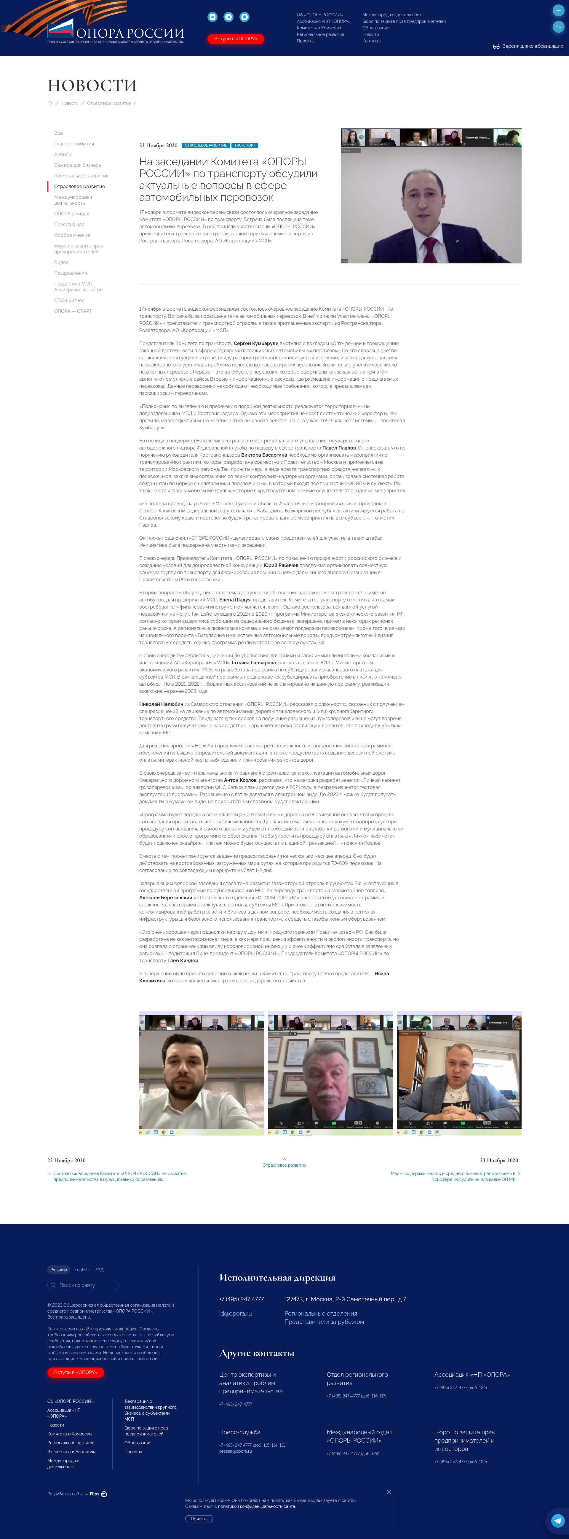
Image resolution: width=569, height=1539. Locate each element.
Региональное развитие (320, 34)
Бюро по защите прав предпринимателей (404, 21)
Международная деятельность (392, 14)
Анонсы (63, 154)
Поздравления (70, 273)
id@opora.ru (235, 1313)
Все (58, 133)
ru (558, 27)
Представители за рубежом (324, 1321)
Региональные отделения (320, 1313)
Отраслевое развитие (109, 103)
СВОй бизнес (69, 300)
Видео (61, 262)
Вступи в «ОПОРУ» (236, 39)
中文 (100, 1269)
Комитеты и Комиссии (319, 28)
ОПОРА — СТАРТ (73, 311)
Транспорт (244, 145)
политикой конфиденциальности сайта (256, 1506)
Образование (375, 28)
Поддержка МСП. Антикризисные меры (78, 287)
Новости (370, 34)
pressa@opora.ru (235, 1451)
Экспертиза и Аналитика (72, 1451)
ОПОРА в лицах (71, 214)
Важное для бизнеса (77, 165)
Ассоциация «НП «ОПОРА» (324, 21)
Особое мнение (72, 235)
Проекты (305, 41)
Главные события (74, 144)
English (81, 1269)
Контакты (371, 41)
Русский (58, 1269)
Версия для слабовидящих (532, 46)
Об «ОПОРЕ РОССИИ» (320, 14)
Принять (199, 1518)
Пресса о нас (69, 224)
